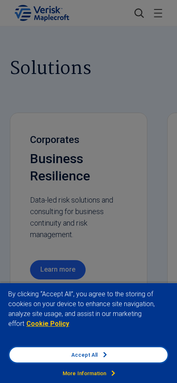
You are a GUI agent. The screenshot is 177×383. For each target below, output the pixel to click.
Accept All (84, 355)
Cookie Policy (47, 324)
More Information (84, 373)
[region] (88, 332)
